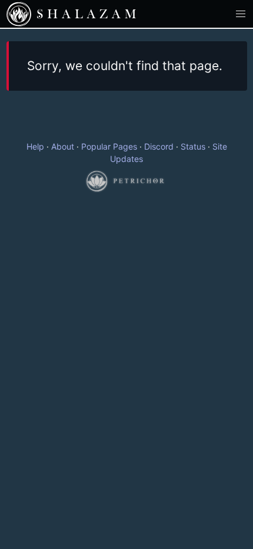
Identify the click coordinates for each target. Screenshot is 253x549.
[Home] (18, 14)
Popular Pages (109, 146)
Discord (159, 146)
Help (35, 146)
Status (193, 146)
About (62, 146)
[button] (241, 14)
